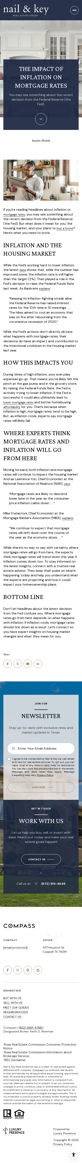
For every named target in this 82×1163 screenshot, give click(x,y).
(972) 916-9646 (53, 883)
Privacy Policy (45, 775)
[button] (41, 859)
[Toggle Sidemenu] (74, 10)
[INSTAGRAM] (17, 970)
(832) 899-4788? (31, 1028)
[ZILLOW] (38, 970)
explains (44, 288)
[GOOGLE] (28, 970)
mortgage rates (14, 214)
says (67, 484)
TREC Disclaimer (14, 1060)
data (22, 270)
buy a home (65, 228)
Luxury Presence (64, 1133)
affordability (11, 407)
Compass (38, 1070)
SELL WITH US (12, 1003)
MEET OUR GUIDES (16, 1007)
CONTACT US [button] (12, 1017)
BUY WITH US (12, 998)
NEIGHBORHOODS (15, 1012)
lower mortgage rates (18, 402)
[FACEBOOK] (7, 970)
